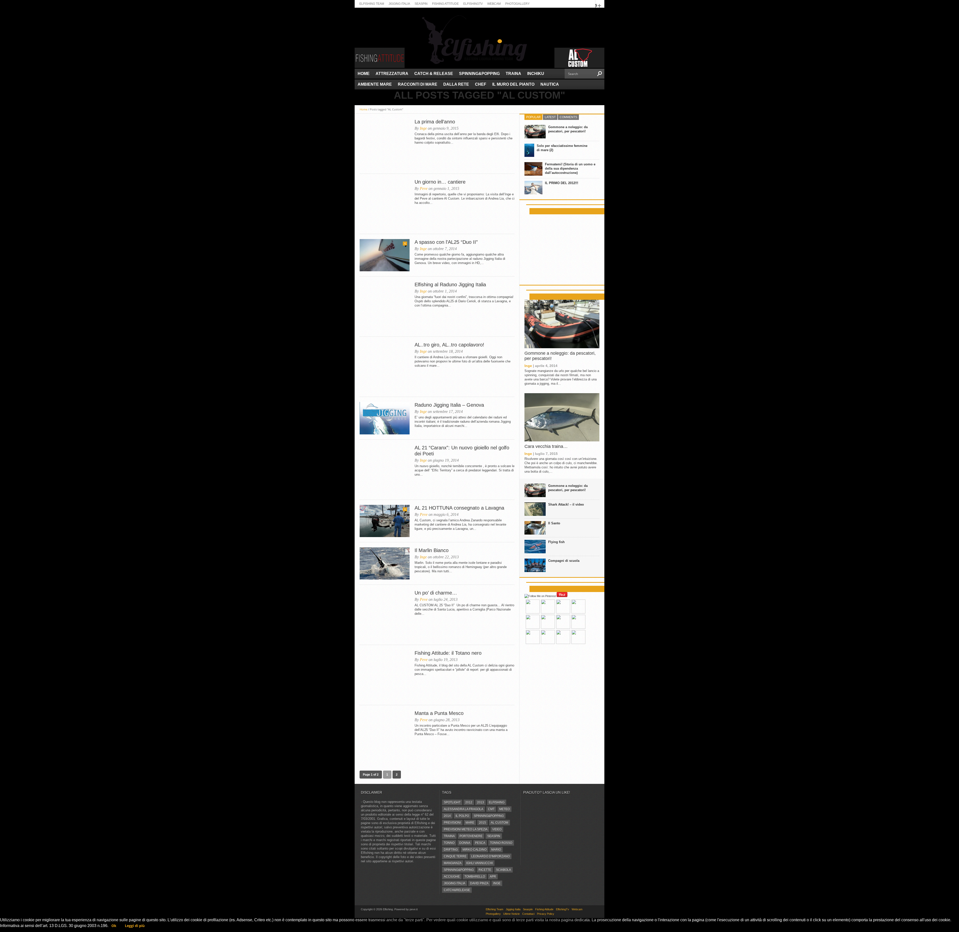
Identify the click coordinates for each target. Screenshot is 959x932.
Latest (550, 117)
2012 (468, 802)
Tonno (449, 843)
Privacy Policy (545, 913)
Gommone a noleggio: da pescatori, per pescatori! (568, 129)
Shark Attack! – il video (566, 504)
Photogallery (517, 3)
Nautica (549, 84)
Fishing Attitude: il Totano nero (448, 653)
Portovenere (471, 836)
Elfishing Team (371, 3)
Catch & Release (433, 73)
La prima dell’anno (435, 121)
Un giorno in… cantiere (440, 182)
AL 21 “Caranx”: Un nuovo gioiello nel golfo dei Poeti (462, 450)
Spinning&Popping (479, 73)
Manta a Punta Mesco (439, 713)
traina (449, 836)
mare (470, 822)
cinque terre (455, 856)
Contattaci (528, 913)
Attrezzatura (392, 73)
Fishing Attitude (445, 3)
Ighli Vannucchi (479, 863)
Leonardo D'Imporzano (490, 856)
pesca (480, 843)
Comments (568, 117)
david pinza (479, 883)
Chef (480, 84)
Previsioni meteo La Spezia (465, 829)
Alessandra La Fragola (463, 809)
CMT (491, 809)
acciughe (452, 876)
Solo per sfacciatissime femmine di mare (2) (562, 148)
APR (493, 876)
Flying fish (556, 542)
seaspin (493, 836)
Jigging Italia (399, 3)
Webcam (494, 3)
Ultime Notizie (511, 913)
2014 (447, 816)
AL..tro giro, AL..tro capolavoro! (449, 344)
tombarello (475, 876)
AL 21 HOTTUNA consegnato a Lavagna (459, 508)
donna (464, 843)
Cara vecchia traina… (546, 446)
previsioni (452, 822)
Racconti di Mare (417, 84)
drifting (451, 849)
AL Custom (499, 822)
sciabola (503, 870)
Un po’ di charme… (436, 593)
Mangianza (453, 863)
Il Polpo (462, 816)
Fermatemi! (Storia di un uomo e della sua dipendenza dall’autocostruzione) (570, 168)
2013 (480, 802)
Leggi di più (135, 925)
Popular (533, 117)
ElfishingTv (473, 3)
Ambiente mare (375, 84)
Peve (424, 188)
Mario (496, 849)
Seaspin (421, 3)
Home (364, 73)
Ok (113, 925)
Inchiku (535, 73)
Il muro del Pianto (513, 84)
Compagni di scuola (563, 561)
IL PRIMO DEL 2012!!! (561, 183)
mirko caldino (474, 849)
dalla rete (456, 84)
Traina (513, 73)
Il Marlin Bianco (432, 550)
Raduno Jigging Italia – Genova (449, 405)
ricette (485, 870)
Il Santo (554, 523)
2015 (482, 822)
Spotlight (452, 802)
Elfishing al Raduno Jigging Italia (450, 284)
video (496, 829)
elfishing (496, 802)
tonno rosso (501, 843)
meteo (504, 809)
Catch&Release (457, 890)
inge (496, 883)
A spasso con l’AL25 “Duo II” (446, 242)
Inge (423, 128)
